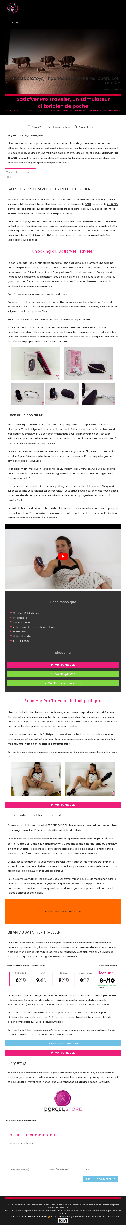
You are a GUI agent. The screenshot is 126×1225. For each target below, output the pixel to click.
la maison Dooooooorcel (43, 1077)
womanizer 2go (17, 1004)
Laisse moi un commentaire (63, 1043)
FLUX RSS (43, 1216)
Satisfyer (32, 136)
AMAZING (112, 204)
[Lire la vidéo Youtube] (63, 556)
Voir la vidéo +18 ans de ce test (63, 911)
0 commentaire (61, 127)
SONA (88, 204)
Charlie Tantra (14, 1216)
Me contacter (30, 1216)
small (41, 136)
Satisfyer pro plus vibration (59, 734)
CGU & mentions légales (65, 1216)
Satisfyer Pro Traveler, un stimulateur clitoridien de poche (98, 111)
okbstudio (117, 90)
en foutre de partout (51, 870)
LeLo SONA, (80, 853)
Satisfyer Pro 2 (33, 433)
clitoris (23, 136)
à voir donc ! (49, 517)
